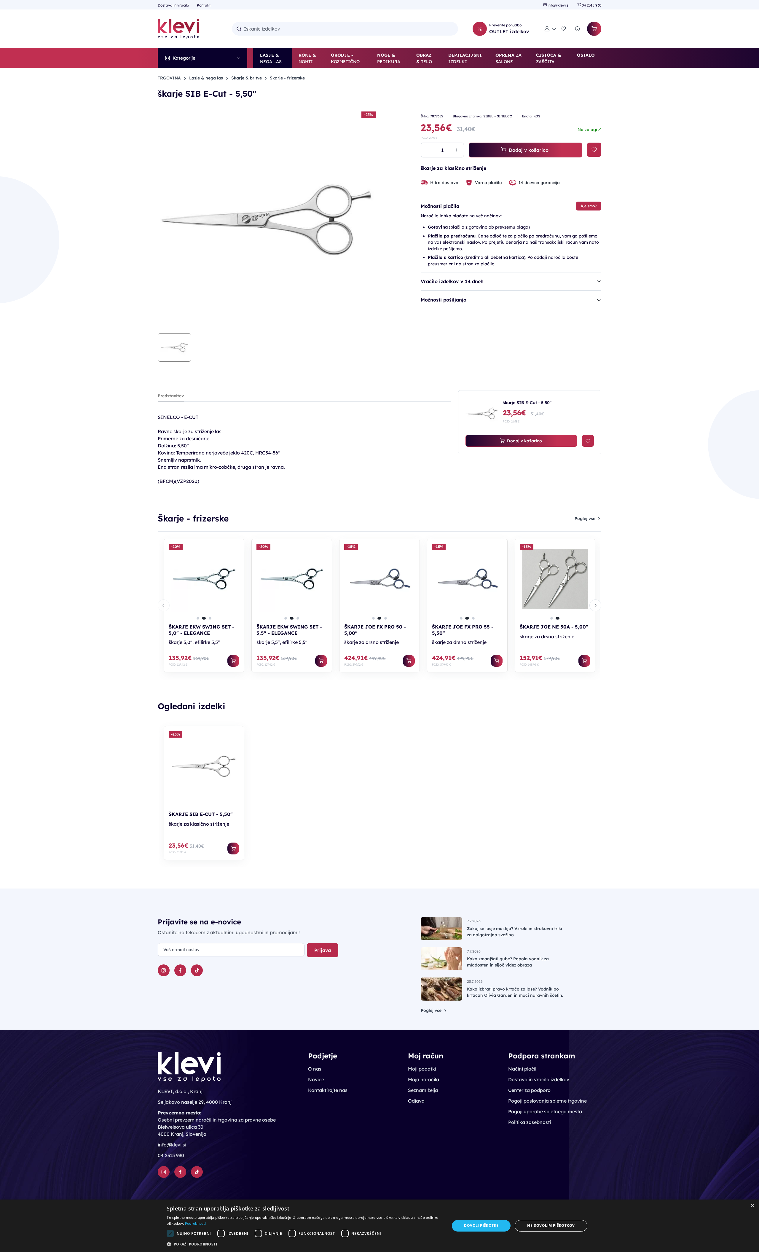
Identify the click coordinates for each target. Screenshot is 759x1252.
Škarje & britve (246, 78)
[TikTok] (197, 970)
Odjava (416, 1101)
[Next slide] (595, 605)
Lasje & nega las (206, 78)
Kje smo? (589, 206)
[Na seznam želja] (594, 150)
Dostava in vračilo (174, 5)
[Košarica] (594, 29)
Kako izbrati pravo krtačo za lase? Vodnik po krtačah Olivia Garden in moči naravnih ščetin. (515, 992)
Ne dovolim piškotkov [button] (551, 1225)
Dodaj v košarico (528, 150)
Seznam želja (423, 1090)
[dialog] (379, 1226)
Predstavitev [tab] (171, 395)
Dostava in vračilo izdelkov (538, 1079)
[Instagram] (164, 970)
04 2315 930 (591, 5)
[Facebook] (180, 970)
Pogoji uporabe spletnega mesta (545, 1111)
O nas (314, 1069)
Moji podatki (422, 1069)
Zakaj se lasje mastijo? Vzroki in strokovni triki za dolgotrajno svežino (514, 931)
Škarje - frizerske (287, 78)
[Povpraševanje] (577, 29)
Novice (316, 1079)
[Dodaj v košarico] (233, 661)
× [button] (752, 1206)
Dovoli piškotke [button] (481, 1225)
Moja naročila (423, 1079)
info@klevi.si (558, 5)
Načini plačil (522, 1069)
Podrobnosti (195, 1223)
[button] (550, 29)
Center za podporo (529, 1090)
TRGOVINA (169, 78)
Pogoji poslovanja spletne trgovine (547, 1101)
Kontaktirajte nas (327, 1090)
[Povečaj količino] (456, 150)
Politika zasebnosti (529, 1122)
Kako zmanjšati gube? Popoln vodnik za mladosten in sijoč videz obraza (508, 962)
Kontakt (204, 5)
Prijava (322, 950)
